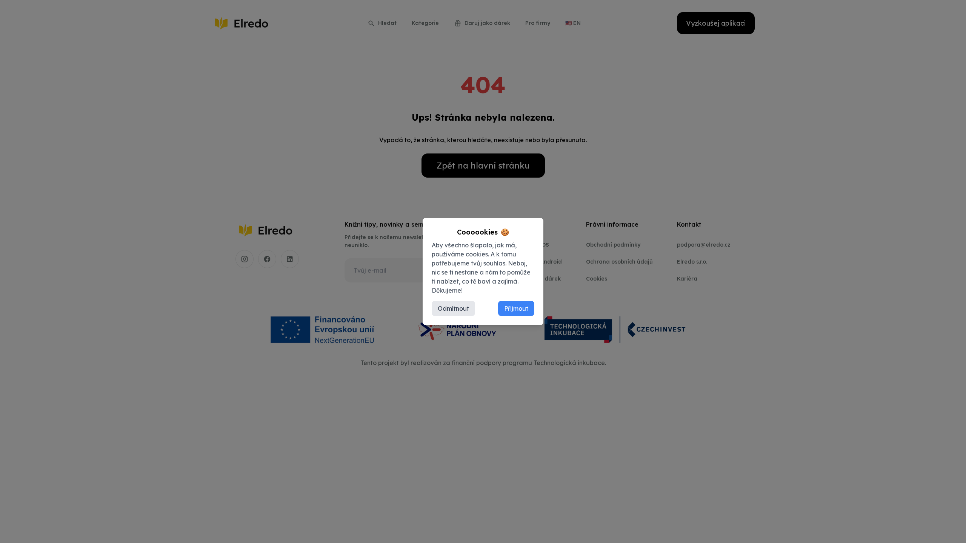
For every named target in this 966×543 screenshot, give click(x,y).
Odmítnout (453, 308)
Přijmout (516, 308)
